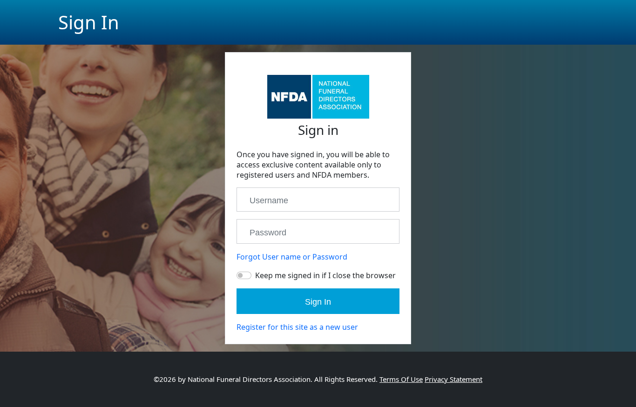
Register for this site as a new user (297, 327)
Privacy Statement (453, 379)
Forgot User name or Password (292, 257)
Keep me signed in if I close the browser (325, 275)
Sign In (318, 302)
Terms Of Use (401, 379)
